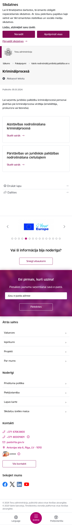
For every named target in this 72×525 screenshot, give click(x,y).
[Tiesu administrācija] (32, 56)
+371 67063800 (16, 431)
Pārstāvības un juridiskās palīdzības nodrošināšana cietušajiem (33, 155)
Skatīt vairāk (13, 135)
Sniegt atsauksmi (36, 261)
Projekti (8, 351)
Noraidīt (18, 34)
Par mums (10, 360)
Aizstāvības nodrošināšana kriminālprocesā (26, 126)
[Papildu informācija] (28, 437)
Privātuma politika (14, 383)
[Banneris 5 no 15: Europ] (36, 226)
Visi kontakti (19, 463)
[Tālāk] (64, 226)
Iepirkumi (9, 342)
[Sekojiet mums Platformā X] (12, 484)
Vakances (9, 332)
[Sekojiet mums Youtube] (26, 484)
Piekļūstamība (12, 392)
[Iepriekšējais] (8, 226)
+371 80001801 (16, 437)
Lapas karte (10, 401)
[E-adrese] (9, 454)
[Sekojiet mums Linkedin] (19, 484)
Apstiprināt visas (53, 34)
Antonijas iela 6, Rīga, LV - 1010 (24, 447)
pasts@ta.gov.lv (15, 442)
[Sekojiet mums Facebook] (5, 484)
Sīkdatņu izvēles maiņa (16, 411)
